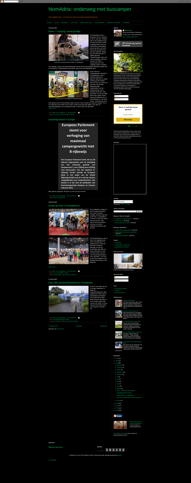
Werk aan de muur (86, 22)
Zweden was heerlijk (128, 300)
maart (118, 386)
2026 (116, 358)
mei (118, 381)
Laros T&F (74, 22)
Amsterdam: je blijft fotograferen (123, 218)
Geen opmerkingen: (71, 112)
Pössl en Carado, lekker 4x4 (130, 311)
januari (119, 400)
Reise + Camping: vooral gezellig (64, 31)
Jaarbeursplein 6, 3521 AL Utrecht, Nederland (65, 274)
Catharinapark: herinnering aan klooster (126, 232)
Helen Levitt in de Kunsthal (122, 222)
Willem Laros (128, 30)
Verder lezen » (52, 108)
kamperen (62, 114)
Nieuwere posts (53, 326)
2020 (116, 410)
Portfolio (117, 290)
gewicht (63, 197)
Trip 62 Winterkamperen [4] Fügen (132, 332)
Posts (117, 96)
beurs (54, 114)
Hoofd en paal (119, 220)
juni (118, 379)
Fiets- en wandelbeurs (58, 272)
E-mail (57, 22)
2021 (116, 408)
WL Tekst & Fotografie (121, 288)
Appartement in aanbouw (122, 247)
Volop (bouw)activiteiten (121, 235)
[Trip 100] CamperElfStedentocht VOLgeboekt (71, 282)
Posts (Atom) (60, 329)
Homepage (79, 326)
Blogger (119, 455)
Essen (58, 114)
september (120, 372)
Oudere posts (103, 326)
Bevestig (128, 120)
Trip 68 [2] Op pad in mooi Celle (131, 321)
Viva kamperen (99, 22)
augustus (119, 374)
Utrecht (66, 272)
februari (119, 388)
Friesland (66, 319)
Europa (59, 197)
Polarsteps (126, 22)
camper (55, 197)
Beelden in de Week (113, 22)
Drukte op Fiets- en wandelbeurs (64, 205)
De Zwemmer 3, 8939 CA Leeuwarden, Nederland (66, 321)
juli (118, 377)
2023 (116, 403)
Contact (49, 22)
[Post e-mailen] (78, 112)
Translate (126, 204)
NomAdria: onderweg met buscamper (90, 9)
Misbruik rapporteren (56, 447)
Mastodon (65, 22)
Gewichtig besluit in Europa (62, 119)
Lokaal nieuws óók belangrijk (123, 230)
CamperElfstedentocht (58, 319)
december (120, 365)
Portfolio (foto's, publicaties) (122, 245)
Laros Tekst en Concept (120, 433)
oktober (119, 369)
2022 (116, 405)
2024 (116, 363)
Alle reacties (119, 99)
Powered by (123, 126)
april (118, 384)
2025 (116, 361)
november (120, 367)
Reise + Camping (70, 114)
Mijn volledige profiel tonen (130, 37)
